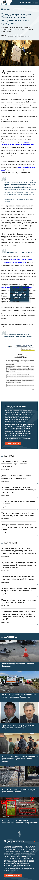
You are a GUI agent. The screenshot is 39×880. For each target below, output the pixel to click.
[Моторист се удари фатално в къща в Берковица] (19, 651)
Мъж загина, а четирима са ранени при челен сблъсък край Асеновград (19, 695)
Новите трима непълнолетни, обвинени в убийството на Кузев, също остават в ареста (20, 758)
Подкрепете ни (13, 443)
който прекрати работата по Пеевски (16, 287)
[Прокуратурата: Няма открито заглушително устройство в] (19, 807)
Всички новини (26, 2)
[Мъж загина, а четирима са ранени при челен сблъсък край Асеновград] (19, 682)
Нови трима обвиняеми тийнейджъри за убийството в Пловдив (19, 790)
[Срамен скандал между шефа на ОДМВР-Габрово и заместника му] (19, 712)
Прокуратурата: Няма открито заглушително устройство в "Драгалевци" (20, 821)
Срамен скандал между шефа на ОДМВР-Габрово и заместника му (19, 726)
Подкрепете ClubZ (13, 875)
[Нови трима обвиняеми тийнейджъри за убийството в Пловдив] (19, 777)
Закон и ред (7, 9)
